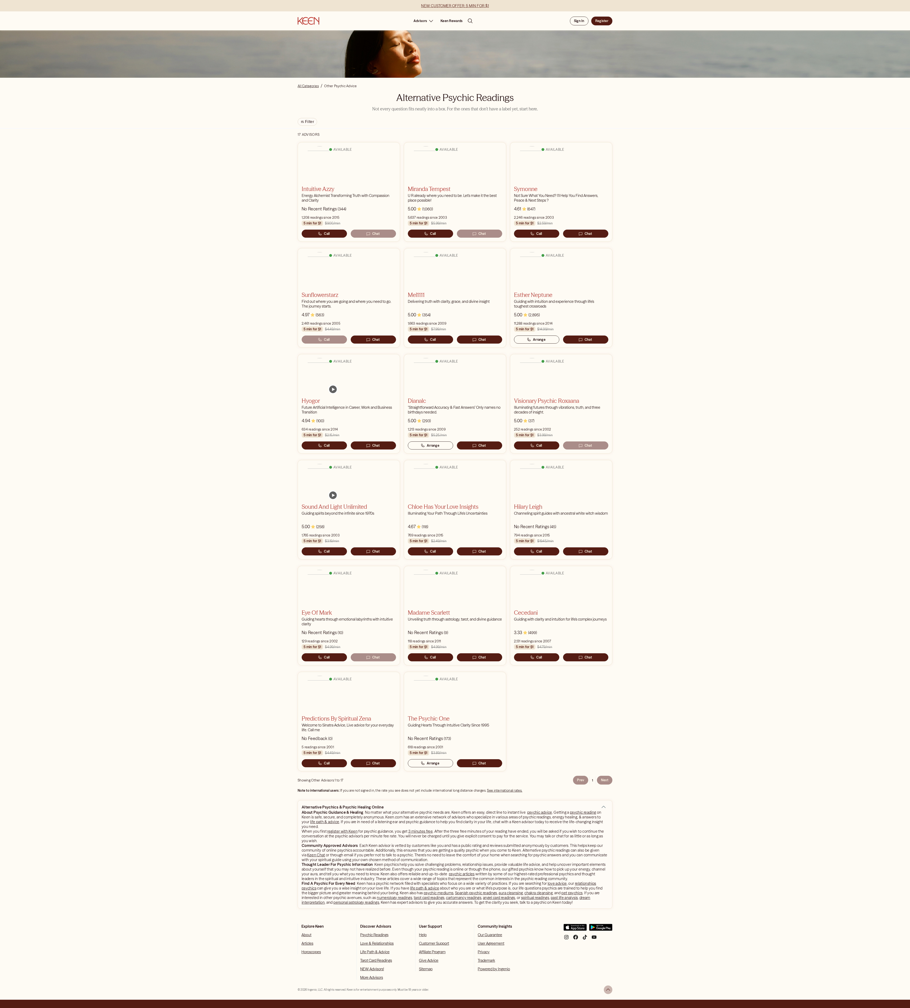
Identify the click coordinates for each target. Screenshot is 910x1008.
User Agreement (491, 943)
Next (604, 780)
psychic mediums (438, 892)
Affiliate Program (432, 951)
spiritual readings (535, 897)
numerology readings (394, 897)
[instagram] (566, 939)
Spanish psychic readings (476, 892)
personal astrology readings (356, 902)
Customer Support (434, 943)
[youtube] (594, 939)
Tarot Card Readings (376, 960)
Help (423, 934)
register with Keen (342, 831)
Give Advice (428, 960)
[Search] (470, 21)
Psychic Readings (374, 934)
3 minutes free (420, 831)
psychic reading (583, 812)
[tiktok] (585, 939)
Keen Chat (316, 855)
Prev (580, 780)
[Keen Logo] (308, 21)
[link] (333, 389)
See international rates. (504, 790)
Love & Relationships (377, 943)
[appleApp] (575, 929)
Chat (376, 234)
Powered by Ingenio (494, 969)
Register (601, 21)
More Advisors (371, 977)
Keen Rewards (452, 21)
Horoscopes (311, 951)
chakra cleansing (538, 892)
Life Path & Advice (375, 951)
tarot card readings (429, 897)
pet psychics (571, 892)
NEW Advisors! (372, 969)
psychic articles (462, 874)
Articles (307, 943)
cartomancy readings (463, 897)
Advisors (420, 21)
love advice (557, 883)
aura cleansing (511, 892)
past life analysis (564, 897)
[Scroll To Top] (608, 989)
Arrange (539, 339)
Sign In (579, 21)
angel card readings (499, 897)
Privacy (484, 951)
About (306, 934)
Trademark (486, 960)
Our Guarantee (490, 934)
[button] (603, 807)
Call (327, 234)
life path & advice (324, 821)
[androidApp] (600, 929)
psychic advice (539, 812)
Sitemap (425, 969)
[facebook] (575, 939)
